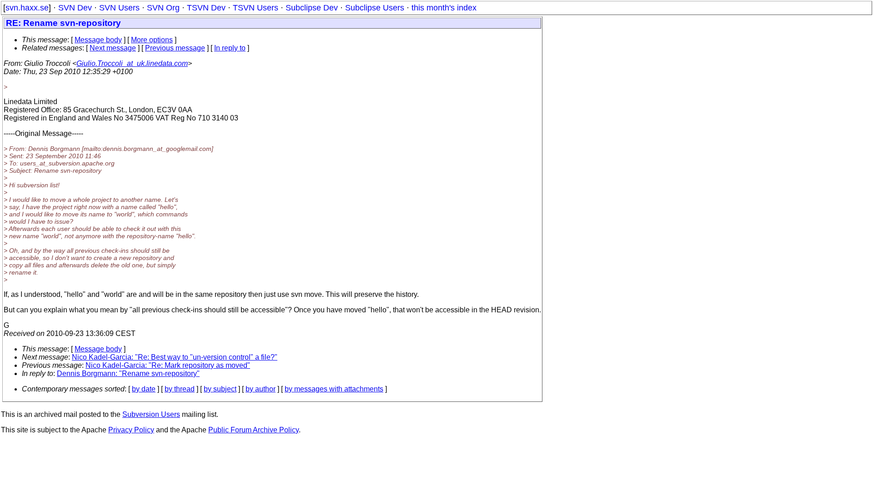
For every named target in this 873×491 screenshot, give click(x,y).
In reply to (230, 48)
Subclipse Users (374, 7)
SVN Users (119, 7)
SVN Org (163, 7)
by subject (220, 389)
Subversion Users (151, 414)
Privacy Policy (131, 430)
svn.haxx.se (27, 7)
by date (144, 389)
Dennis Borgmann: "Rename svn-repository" (128, 373)
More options (152, 40)
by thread (180, 389)
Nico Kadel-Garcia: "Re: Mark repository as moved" (167, 365)
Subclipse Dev (312, 7)
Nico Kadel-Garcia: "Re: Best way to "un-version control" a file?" (174, 357)
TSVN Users (255, 7)
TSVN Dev (206, 7)
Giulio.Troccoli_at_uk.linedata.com (132, 63)
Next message (113, 48)
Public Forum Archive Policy (253, 430)
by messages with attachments (334, 389)
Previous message (175, 48)
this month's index (444, 7)
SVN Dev (75, 7)
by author (261, 389)
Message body (98, 40)
